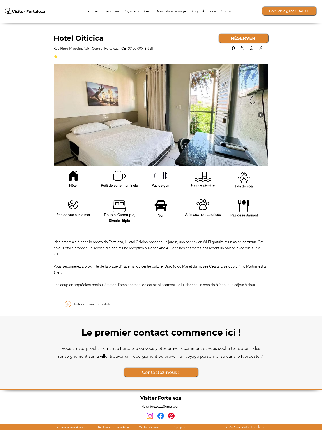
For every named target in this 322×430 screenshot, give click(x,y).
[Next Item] (260, 115)
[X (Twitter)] (242, 48)
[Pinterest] (171, 416)
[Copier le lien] (260, 48)
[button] (111, 11)
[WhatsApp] (251, 48)
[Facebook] (233, 48)
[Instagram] (150, 416)
